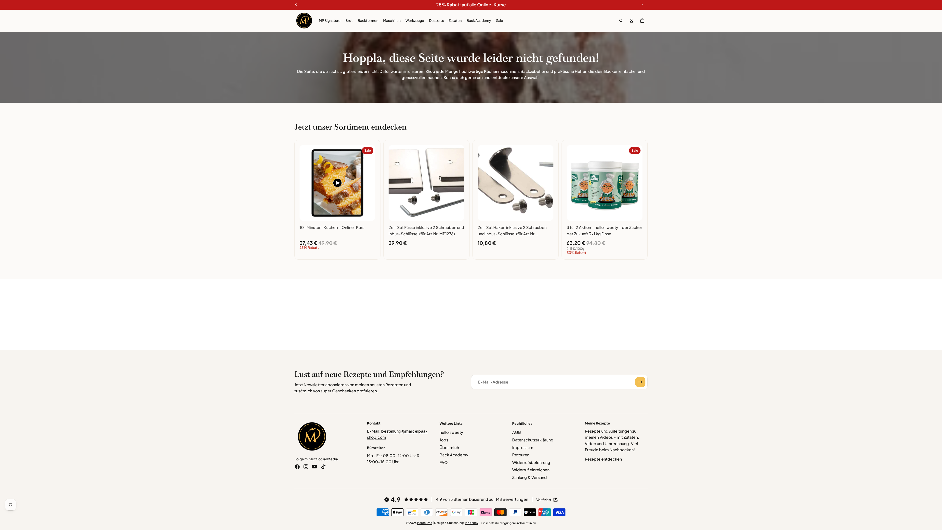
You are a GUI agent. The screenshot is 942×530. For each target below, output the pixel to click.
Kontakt (373, 423)
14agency (471, 523)
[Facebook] (297, 467)
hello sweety (451, 432)
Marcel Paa (424, 523)
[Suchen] (621, 20)
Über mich (449, 447)
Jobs (444, 439)
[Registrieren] (640, 382)
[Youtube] (314, 467)
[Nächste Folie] (368, 183)
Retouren (520, 454)
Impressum (522, 447)
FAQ (444, 462)
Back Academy (454, 454)
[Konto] (631, 20)
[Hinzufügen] (367, 213)
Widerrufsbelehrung (531, 462)
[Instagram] (306, 467)
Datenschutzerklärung (532, 439)
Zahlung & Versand (529, 477)
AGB (516, 432)
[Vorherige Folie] (307, 183)
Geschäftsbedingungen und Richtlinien (508, 523)
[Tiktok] (323, 467)
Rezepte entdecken (603, 459)
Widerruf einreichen (531, 469)
